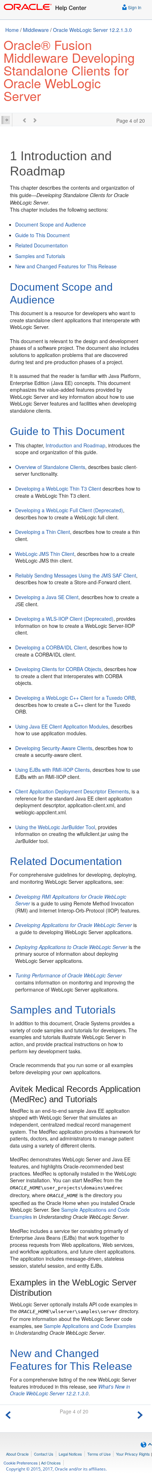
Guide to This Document (42, 235)
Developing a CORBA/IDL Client (51, 647)
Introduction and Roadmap (75, 445)
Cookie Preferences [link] (21, 1463)
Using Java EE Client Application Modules (61, 726)
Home (12, 29)
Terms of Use (99, 1454)
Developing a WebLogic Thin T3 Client (58, 488)
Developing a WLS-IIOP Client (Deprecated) (64, 618)
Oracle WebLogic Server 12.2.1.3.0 (92, 29)
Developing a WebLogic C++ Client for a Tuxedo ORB (75, 697)
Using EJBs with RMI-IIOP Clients (52, 769)
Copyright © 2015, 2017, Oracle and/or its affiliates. (57, 1469)
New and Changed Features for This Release (66, 266)
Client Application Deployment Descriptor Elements (72, 791)
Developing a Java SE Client (46, 597)
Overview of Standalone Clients (50, 466)
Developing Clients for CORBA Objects (58, 669)
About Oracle (17, 1454)
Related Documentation (41, 245)
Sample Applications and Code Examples (90, 1325)
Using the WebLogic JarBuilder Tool (55, 827)
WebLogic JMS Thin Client (44, 553)
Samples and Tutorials (40, 256)
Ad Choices (51, 1463)
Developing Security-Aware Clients (53, 748)
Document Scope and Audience (50, 224)
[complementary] (21, 1463)
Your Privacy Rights (133, 1454)
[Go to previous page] (8, 1414)
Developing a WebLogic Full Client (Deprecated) (69, 510)
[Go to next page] (140, 1414)
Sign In (134, 7)
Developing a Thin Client (42, 531)
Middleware (36, 29)
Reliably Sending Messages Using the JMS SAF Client (75, 575)
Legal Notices (70, 1454)
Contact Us (43, 1454)
